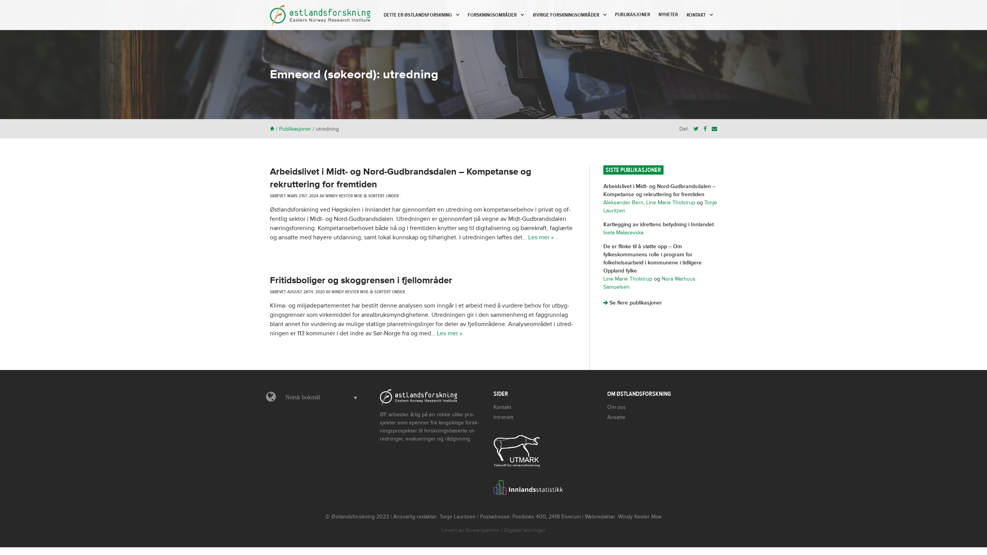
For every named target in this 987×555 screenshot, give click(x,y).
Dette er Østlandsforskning (418, 15)
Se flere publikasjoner (632, 302)
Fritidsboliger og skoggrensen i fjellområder (361, 280)
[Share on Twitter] (696, 129)
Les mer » (541, 237)
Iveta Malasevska (623, 232)
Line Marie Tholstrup (670, 202)
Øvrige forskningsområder (566, 15)
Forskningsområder (492, 15)
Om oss (616, 407)
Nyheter (668, 14)
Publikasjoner (632, 14)
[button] (319, 397)
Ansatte (616, 417)
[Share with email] (714, 129)
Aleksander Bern (623, 202)
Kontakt (696, 15)
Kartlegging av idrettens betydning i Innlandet (658, 224)
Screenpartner (482, 530)
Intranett (503, 417)
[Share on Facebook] (705, 129)
